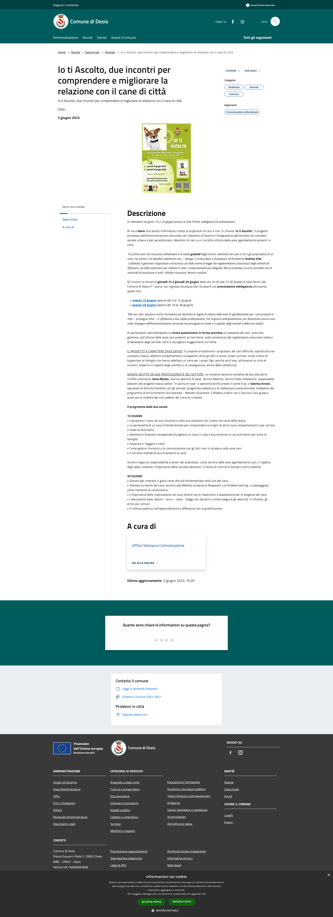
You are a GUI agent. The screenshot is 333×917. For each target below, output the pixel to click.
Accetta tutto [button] (151, 902)
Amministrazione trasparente (186, 851)
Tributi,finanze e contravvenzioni (188, 796)
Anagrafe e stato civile (125, 782)
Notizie (229, 782)
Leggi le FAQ (118, 865)
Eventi (228, 822)
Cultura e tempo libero (125, 789)
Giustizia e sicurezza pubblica (186, 789)
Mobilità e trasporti (122, 831)
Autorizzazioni (176, 816)
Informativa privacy (180, 858)
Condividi (231, 70)
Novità (75, 52)
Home (62, 52)
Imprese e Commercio (124, 803)
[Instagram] (241, 21)
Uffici (56, 796)
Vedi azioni (251, 70)
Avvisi (228, 796)
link (203, 893)
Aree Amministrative (67, 789)
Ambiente (173, 803)
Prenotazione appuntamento (129, 851)
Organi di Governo (65, 782)
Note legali (174, 865)
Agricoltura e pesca (179, 823)
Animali (110, 52)
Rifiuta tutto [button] (182, 901)
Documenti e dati (64, 824)
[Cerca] (275, 21)
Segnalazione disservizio (126, 858)
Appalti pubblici (120, 810)
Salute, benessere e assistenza (187, 810)
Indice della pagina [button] (73, 207)
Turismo (115, 824)
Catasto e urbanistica (124, 817)
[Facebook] (231, 21)
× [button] (328, 875)
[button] (166, 910)
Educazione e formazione (183, 782)
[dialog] (166, 894)
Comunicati (92, 52)
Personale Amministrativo (70, 817)
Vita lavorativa (119, 796)
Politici (57, 810)
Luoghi (228, 815)
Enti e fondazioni (64, 803)
